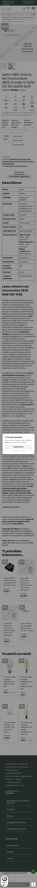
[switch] (4, 885)
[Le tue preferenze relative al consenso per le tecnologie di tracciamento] (33, 884)
